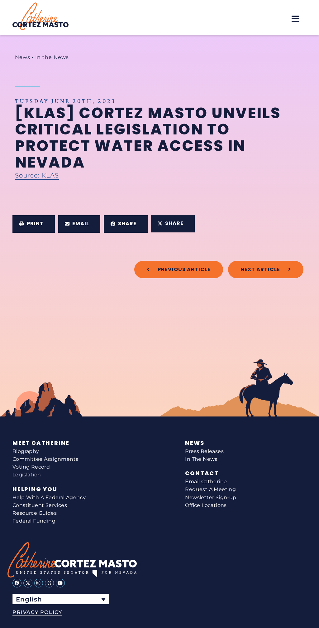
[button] (295, 18)
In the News (52, 57)
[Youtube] (60, 583)
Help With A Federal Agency (49, 497)
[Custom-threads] (49, 583)
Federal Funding (33, 521)
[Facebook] (16, 583)
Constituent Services (39, 505)
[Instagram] (38, 583)
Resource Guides (34, 513)
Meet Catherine (40, 443)
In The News (201, 459)
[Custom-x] (27, 583)
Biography (25, 451)
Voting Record (31, 467)
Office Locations (205, 505)
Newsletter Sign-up (210, 497)
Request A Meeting (210, 489)
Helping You (34, 489)
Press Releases (204, 451)
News (22, 57)
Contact (202, 473)
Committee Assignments (45, 459)
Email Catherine (206, 481)
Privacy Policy (37, 612)
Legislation (26, 475)
